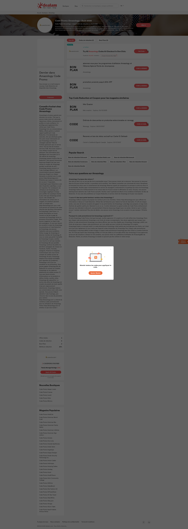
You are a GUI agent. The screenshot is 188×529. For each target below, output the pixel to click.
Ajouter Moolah (95, 273)
